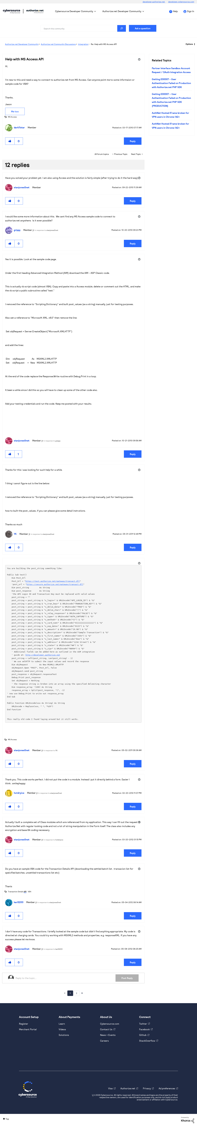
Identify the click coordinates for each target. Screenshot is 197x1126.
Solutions (64, 1035)
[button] (10, 141)
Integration (83, 44)
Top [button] (7, 1119)
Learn (62, 1023)
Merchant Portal (28, 1029)
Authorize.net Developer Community (121, 11)
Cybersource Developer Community (11, 11)
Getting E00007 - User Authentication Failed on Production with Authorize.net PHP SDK (171, 83)
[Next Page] (82, 993)
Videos (62, 1029)
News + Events (108, 1035)
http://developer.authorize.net (43, 655)
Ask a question (142, 28)
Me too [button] (15, 111)
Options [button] (189, 44)
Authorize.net (127, 1088)
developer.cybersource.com (181, 1)
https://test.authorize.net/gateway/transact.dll (53, 581)
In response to (46, 230)
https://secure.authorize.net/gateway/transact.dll (55, 584)
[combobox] (83, 28)
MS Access (12, 117)
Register (23, 1023)
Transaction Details (17, 892)
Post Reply (127, 978)
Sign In (190, 11)
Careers (104, 1040)
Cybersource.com (109, 1023)
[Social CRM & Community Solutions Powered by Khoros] (187, 1120)
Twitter (143, 1023)
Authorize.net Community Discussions (58, 44)
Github (142, 1035)
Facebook (144, 1029)
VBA (29, 892)
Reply (133, 141)
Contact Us (106, 1029)
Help (175, 11)
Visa (110, 1088)
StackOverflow (147, 1040)
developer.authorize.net (154, 1)
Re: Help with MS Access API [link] (104, 44)
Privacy (147, 1088)
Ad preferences (167, 1088)
